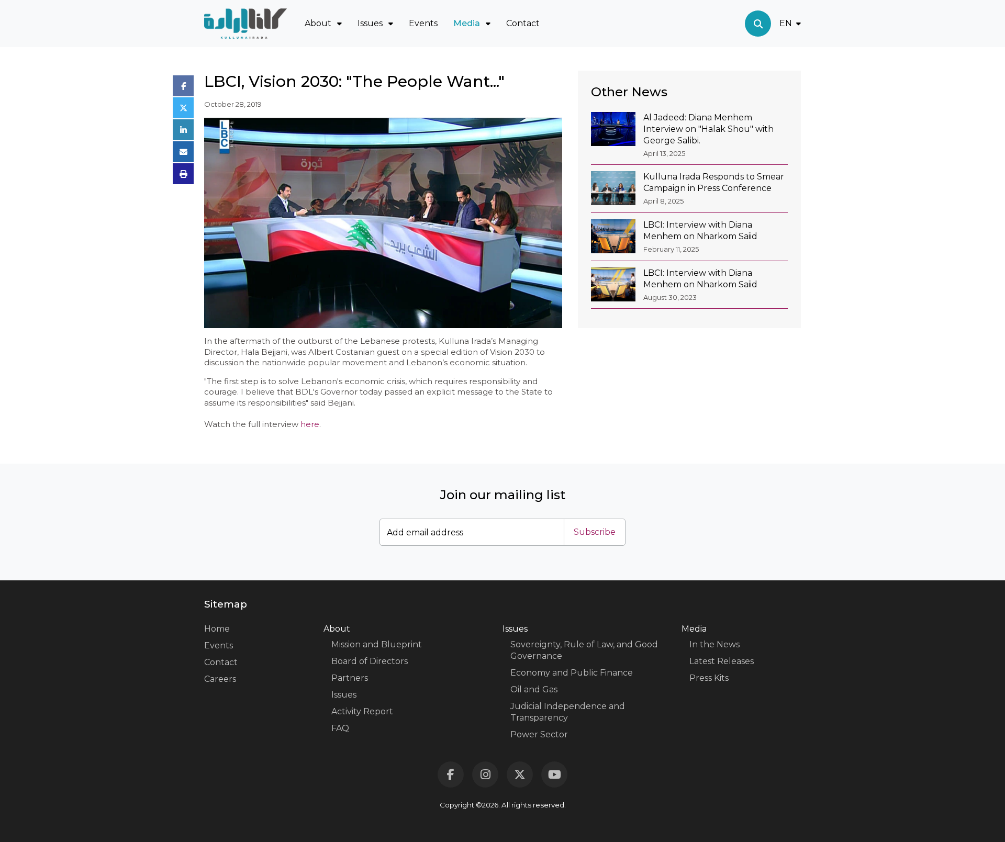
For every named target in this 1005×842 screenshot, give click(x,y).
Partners (349, 678)
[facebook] (451, 774)
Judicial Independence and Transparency (567, 712)
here (309, 424)
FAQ (340, 728)
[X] (520, 774)
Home (217, 629)
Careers (220, 679)
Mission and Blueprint (376, 644)
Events (423, 23)
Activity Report (362, 711)
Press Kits (709, 678)
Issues (343, 695)
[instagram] (485, 774)
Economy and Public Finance (571, 673)
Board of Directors (369, 661)
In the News (714, 644)
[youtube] (554, 774)
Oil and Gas (533, 689)
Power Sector (539, 734)
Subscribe (595, 532)
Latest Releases (721, 661)
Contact (523, 23)
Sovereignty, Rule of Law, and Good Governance (584, 650)
